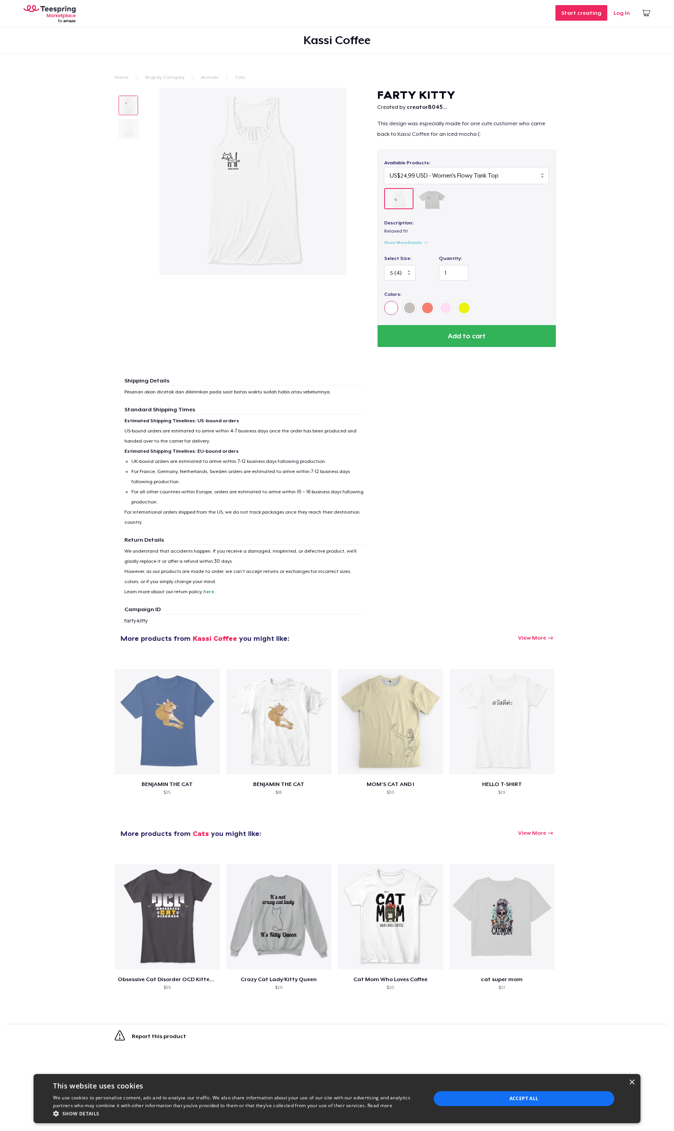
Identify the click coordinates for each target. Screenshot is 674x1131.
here (208, 591)
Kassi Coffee (215, 638)
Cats (240, 77)
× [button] (632, 1082)
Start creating (581, 13)
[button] (236, 1113)
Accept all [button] (524, 1098)
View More (532, 638)
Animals (209, 77)
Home (121, 77)
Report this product (158, 1036)
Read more (379, 1105)
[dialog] (337, 1098)
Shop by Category (164, 77)
